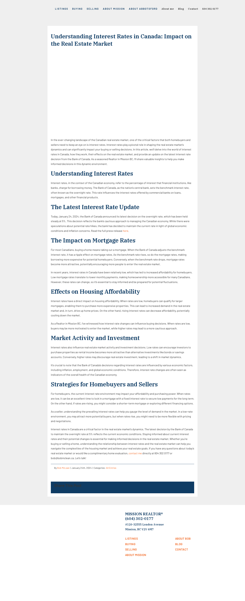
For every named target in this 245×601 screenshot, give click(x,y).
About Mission (135, 554)
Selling (131, 549)
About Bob (183, 538)
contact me (135, 453)
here (125, 230)
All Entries (111, 467)
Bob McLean (63, 467)
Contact (181, 549)
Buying (130, 543)
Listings (131, 538)
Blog (178, 543)
